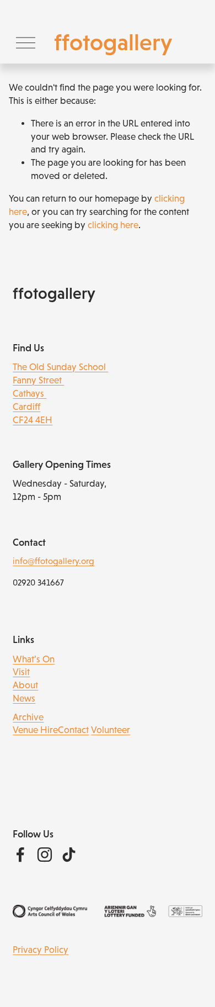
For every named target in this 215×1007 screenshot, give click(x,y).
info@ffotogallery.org (53, 561)
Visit (21, 672)
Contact (73, 730)
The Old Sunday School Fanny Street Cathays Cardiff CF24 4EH (60, 393)
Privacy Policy (40, 950)
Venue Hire (35, 730)
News (24, 698)
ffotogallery (113, 42)
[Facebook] (20, 854)
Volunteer (110, 730)
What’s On (34, 659)
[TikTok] (69, 854)
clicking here (113, 225)
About (25, 685)
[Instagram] (44, 854)
